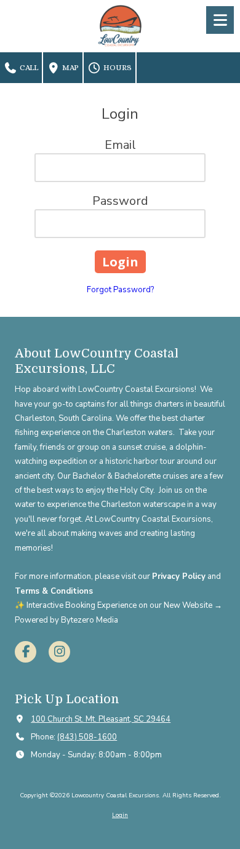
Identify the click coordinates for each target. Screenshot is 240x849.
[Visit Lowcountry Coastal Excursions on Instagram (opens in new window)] (59, 652)
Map (69, 67)
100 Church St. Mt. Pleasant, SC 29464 (100, 719)
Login (120, 815)
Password (120, 201)
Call (28, 67)
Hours (117, 67)
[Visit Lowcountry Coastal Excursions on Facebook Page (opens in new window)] (25, 652)
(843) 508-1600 (87, 737)
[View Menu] (220, 20)
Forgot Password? (120, 289)
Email (120, 145)
